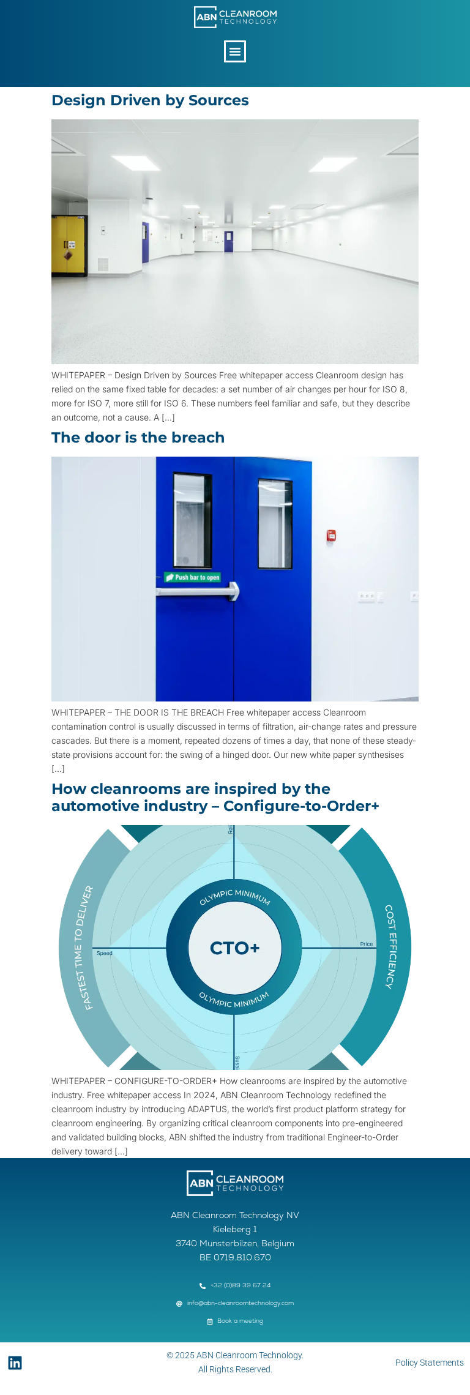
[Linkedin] (15, 1363)
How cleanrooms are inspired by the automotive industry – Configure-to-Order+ (215, 797)
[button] (235, 51)
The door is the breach (138, 437)
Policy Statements (429, 1362)
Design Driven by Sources (150, 100)
